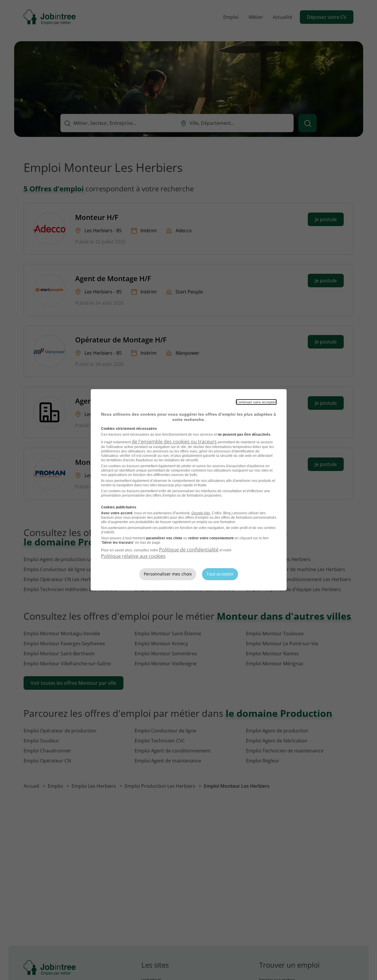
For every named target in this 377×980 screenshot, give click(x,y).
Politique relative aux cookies (133, 556)
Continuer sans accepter (256, 401)
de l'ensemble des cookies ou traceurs (174, 441)
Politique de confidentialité (189, 549)
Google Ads (200, 513)
